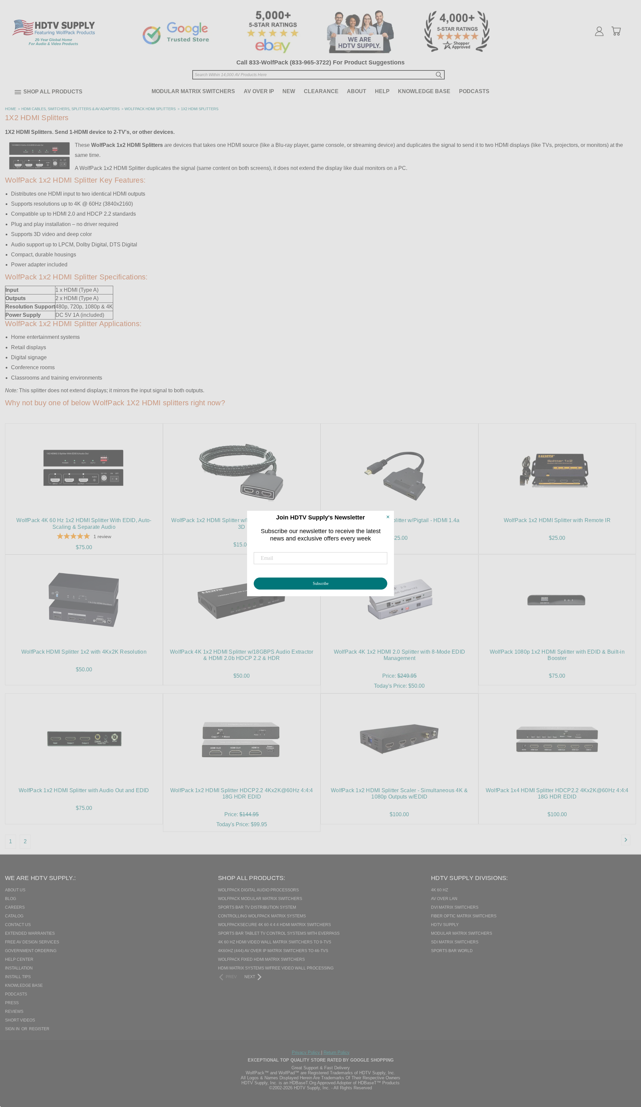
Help (382, 91)
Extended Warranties (30, 933)
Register (39, 1029)
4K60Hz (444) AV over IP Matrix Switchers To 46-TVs (273, 950)
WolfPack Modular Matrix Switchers (260, 898)
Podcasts (474, 91)
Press (12, 1003)
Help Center (19, 959)
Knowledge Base (424, 91)
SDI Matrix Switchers (454, 942)
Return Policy (337, 1052)
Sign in (13, 1029)
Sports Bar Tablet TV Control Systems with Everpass (279, 933)
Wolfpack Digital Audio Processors (258, 890)
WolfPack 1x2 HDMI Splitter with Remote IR (557, 520)
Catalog (14, 916)
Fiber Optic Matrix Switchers (463, 916)
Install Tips (18, 976)
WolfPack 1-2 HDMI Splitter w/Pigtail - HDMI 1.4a (399, 520)
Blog (10, 898)
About (356, 91)
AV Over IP (259, 91)
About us (15, 890)
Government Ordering (30, 950)
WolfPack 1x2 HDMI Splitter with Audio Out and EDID (84, 790)
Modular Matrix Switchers (193, 91)
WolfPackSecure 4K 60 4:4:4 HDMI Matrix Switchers (274, 924)
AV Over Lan (444, 898)
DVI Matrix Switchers (454, 907)
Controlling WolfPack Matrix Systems (262, 916)
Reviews (14, 1011)
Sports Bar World (452, 950)
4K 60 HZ (439, 890)
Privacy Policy (306, 1052)
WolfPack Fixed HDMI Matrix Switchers (261, 959)
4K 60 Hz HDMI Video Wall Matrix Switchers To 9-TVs (274, 942)
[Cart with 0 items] (616, 31)
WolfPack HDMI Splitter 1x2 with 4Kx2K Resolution (84, 652)
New (288, 91)
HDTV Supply (445, 924)
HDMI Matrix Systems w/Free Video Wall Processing (276, 968)
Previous (624, 1067)
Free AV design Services (32, 942)
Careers (15, 907)
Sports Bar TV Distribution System (257, 907)
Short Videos (20, 1020)
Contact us (18, 924)
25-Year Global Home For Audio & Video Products (53, 42)
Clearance (321, 91)
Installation (19, 968)
